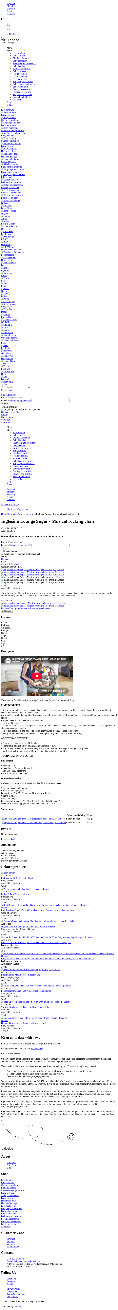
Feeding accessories (22, 92)
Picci (3, 343)
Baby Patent (6, 306)
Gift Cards (11, 34)
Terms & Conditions (16, 1294)
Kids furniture (19, 53)
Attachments (44, 608)
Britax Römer (7, 208)
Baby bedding (19, 66)
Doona (4, 312)
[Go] (36, 1054)
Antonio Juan (7, 332)
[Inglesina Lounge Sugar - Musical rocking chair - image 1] (32, 569)
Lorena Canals (7, 317)
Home (4, 514)
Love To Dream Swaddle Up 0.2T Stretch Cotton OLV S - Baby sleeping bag (36, 942)
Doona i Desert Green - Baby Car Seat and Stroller (24, 1023)
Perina (4, 296)
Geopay (17, 1306)
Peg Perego (6, 234)
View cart (5, 420)
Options (4, 907)
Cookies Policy (14, 1291)
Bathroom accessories (22, 89)
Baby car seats (19, 71)
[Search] (29, 387)
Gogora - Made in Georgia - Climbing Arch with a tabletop (28, 926)
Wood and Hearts (9, 337)
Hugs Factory (7, 260)
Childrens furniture (21, 58)
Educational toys (20, 86)
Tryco (3, 363)
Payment (11, 3)
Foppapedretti (7, 255)
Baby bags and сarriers (23, 81)
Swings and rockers (22, 68)
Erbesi (4, 275)
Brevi (3, 265)
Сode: (4, 528)
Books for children (21, 97)
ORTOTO (6, 229)
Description (14, 608)
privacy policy (37, 1048)
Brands (10, 105)
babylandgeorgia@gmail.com (27, 1261)
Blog (9, 102)
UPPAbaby (6, 244)
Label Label (6, 369)
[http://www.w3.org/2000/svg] (10, 43)
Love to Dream (8, 224)
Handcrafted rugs (20, 76)
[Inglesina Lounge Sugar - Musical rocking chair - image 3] (32, 574)
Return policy (13, 1246)
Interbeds (5, 348)
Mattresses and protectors (24, 63)
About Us (11, 1162)
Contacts (11, 14)
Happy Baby (7, 358)
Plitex (3, 286)
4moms (4, 327)
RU (8, 29)
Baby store (12, 514)
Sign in (4, 395)
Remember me (10, 407)
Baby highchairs (20, 61)
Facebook (11, 1278)
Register (12, 395)
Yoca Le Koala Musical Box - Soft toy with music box (26, 1007)
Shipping (11, 6)
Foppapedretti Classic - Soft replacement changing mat (26, 991)
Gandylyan (6, 353)
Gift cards (17, 99)
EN (8, 23)
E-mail (4, 397)
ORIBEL (5, 322)
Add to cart (7, 611)
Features (5, 608)
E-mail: (10, 1261)
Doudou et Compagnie (11, 249)
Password (5, 400)
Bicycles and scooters (22, 94)
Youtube (11, 1284)
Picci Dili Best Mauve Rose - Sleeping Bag (20, 975)
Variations (25, 608)
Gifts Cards (12, 1165)
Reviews (34, 608)
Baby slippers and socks (24, 84)
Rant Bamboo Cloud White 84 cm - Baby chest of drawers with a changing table (37, 910)
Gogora (4, 213)
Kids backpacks (20, 79)
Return (10, 11)
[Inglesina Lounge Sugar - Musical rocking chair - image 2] (32, 572)
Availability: (6, 588)
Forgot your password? (20, 400)
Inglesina (5, 270)
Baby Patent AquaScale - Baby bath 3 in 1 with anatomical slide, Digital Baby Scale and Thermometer (47, 958)
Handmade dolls (20, 74)
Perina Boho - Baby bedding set (15, 894)
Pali (3, 281)
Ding (3, 374)
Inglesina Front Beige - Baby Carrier (17, 878)
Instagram (11, 1281)
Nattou (4, 291)
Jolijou (4, 218)
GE (8, 26)
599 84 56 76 (18, 1258)
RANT (4, 239)
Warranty (11, 8)
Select (6, 600)
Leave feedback (8, 839)
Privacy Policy (13, 1289)
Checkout (5, 422)
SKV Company (8, 301)
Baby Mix (5, 379)
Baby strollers (19, 55)
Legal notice (12, 1296)
